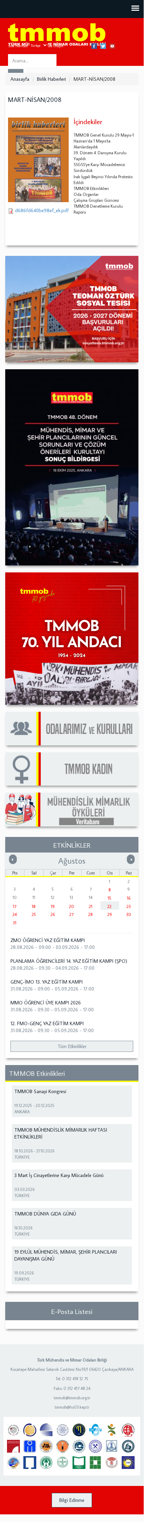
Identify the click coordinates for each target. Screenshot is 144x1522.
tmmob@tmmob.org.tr (72, 1397)
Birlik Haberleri (51, 79)
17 (14, 906)
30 (128, 914)
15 (109, 898)
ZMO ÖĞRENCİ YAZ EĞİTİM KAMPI (47, 940)
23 (129, 906)
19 (53, 906)
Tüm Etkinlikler (72, 1046)
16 (128, 898)
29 (109, 914)
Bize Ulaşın (54, 45)
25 (34, 914)
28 (90, 914)
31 (14, 922)
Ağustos (71, 860)
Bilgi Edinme (71, 1500)
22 (109, 906)
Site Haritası (18, 45)
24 (15, 914)
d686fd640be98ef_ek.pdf (42, 210)
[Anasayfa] (57, 35)
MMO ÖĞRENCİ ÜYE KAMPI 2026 (45, 1003)
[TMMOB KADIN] (71, 769)
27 (71, 914)
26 (53, 914)
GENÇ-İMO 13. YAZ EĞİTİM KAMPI (46, 982)
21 (90, 906)
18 (34, 906)
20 (71, 906)
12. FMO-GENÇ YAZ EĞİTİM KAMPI (47, 1023)
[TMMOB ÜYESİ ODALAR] (71, 728)
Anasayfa (19, 79)
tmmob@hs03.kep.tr (72, 1407)
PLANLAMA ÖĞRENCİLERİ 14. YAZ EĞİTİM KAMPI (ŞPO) (68, 961)
